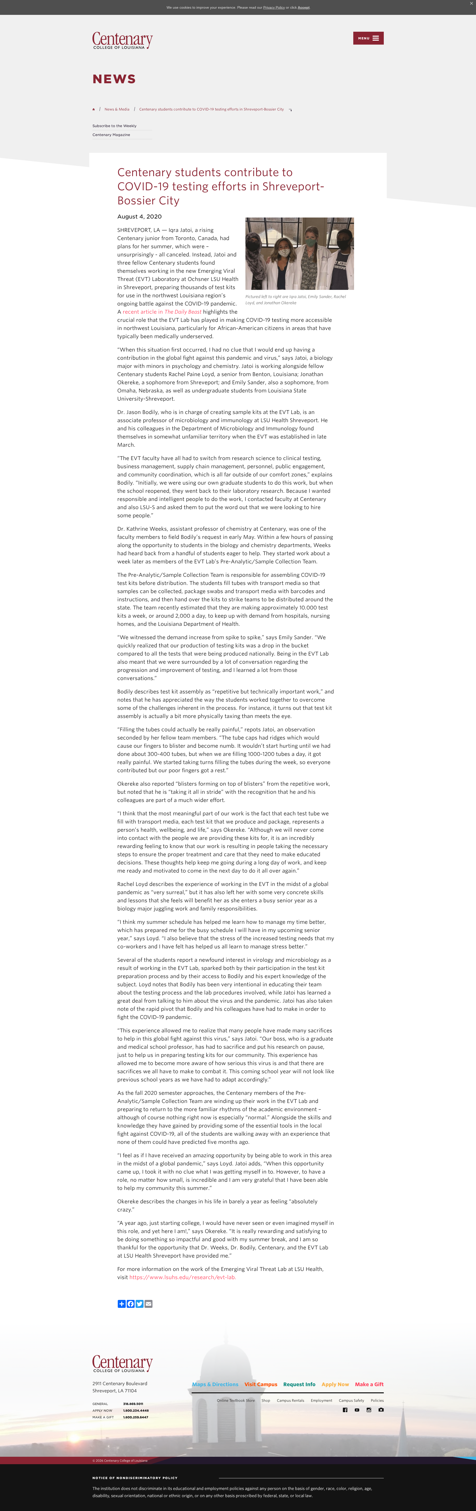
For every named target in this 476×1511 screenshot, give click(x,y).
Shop (266, 1400)
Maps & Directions (215, 1384)
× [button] (472, 3)
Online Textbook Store (236, 1400)
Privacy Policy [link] (274, 7)
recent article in (161, 312)
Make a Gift (369, 1384)
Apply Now (335, 1384)
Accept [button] (304, 7)
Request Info (299, 1384)
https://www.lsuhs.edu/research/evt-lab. (182, 1277)
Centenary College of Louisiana (122, 40)
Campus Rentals (290, 1400)
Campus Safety (351, 1400)
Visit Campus (260, 1384)
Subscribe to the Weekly (114, 126)
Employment (321, 1400)
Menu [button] (364, 38)
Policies (377, 1400)
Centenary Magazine (111, 135)
